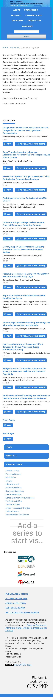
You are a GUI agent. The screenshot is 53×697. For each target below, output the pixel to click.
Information (34, 21)
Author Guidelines (13, 487)
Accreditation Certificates (17, 515)
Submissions (31, 10)
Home (5, 47)
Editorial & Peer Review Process (20, 498)
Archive (9, 481)
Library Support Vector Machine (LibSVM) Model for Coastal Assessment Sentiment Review (23, 249)
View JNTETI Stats (23, 665)
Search (26, 36)
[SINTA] (26, 559)
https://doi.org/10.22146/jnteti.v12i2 (22, 98)
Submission (11, 477)
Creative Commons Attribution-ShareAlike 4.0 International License (26, 628)
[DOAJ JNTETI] (26, 567)
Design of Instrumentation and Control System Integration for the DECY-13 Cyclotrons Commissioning (25, 130)
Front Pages (9, 420)
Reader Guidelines (14, 494)
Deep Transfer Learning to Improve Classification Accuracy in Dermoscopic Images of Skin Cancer (26, 155)
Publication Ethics (14, 501)
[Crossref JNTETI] (26, 576)
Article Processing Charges (18, 508)
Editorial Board (12, 484)
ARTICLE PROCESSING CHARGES (22, 612)
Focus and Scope (13, 474)
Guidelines (18, 21)
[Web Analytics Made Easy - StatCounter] (9, 665)
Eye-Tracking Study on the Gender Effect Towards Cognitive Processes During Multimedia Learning (23, 347)
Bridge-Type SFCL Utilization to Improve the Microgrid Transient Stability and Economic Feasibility (24, 371)
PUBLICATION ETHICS (17, 594)
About (16, 10)
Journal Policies (13, 504)
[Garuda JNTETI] (26, 583)
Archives (16, 15)
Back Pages (8, 433)
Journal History (12, 471)
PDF (8, 144)
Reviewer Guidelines (15, 491)
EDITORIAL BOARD (33, 15)
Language (27, 26)
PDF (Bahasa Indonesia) (32, 144)
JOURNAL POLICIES (15, 603)
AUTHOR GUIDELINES (16, 598)
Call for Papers (12, 511)
